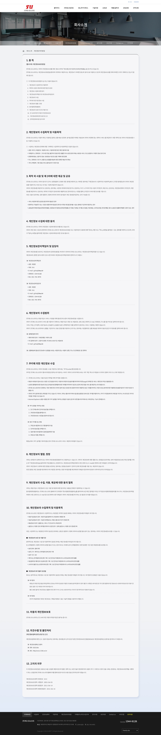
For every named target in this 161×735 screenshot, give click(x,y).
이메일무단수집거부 (86, 43)
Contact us (119, 43)
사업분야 (37, 43)
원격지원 (130, 714)
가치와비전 (26, 43)
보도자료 (109, 43)
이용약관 (58, 43)
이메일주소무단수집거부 (82, 714)
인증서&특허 (45, 714)
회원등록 (136, 2)
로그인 (130, 2)
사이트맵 (130, 43)
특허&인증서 (47, 43)
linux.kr (41, 271)
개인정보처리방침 (70, 43)
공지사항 (99, 43)
